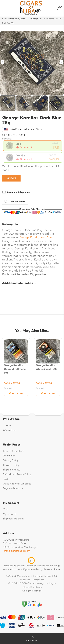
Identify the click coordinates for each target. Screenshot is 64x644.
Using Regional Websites (17, 483)
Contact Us (9, 430)
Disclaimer (9, 455)
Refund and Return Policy (17, 474)
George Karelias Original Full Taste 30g (15, 369)
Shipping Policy (11, 469)
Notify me (11, 178)
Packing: (7, 139)
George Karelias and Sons (36, 237)
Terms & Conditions (13, 451)
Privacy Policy (10, 460)
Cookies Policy (11, 465)
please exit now (51, 569)
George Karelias (38, 19)
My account (9, 514)
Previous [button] (2, 62)
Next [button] (61, 62)
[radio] (32, 145)
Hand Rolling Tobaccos (19, 19)
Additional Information (17, 283)
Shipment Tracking (13, 518)
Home (4, 19)
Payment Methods (13, 488)
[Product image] (16, 351)
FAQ (5, 479)
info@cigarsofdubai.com (16, 550)
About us (8, 425)
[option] (32, 63)
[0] (59, 8)
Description (10, 224)
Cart (5, 509)
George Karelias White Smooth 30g (46, 367)
